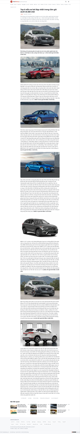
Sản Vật (17, 424)
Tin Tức (69, 4)
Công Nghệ (24, 4)
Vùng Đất (64, 421)
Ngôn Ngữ (33, 421)
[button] (66, 2)
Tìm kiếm (12, 428)
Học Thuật (28, 421)
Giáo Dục (35, 4)
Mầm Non (23, 421)
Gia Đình (11, 4)
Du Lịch (27, 4)
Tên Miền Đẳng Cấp (47, 424)
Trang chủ (12, 7)
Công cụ (15, 428)
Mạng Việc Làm (35, 424)
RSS (18, 428)
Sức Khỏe (31, 4)
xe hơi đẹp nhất (23, 398)
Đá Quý (49, 421)
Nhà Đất (42, 4)
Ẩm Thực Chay (22, 424)
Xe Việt (41, 424)
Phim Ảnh (19, 4)
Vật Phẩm (44, 421)
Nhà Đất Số (29, 424)
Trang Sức (54, 421)
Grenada (17, 421)
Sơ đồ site (22, 428)
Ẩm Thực (46, 4)
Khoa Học (54, 4)
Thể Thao (58, 4)
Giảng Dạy (39, 421)
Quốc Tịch (12, 421)
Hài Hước (66, 4)
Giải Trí (15, 4)
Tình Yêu (62, 4)
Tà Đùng (59, 421)
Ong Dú (12, 424)
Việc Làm (49, 4)
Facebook (26, 428)
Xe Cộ (39, 4)
